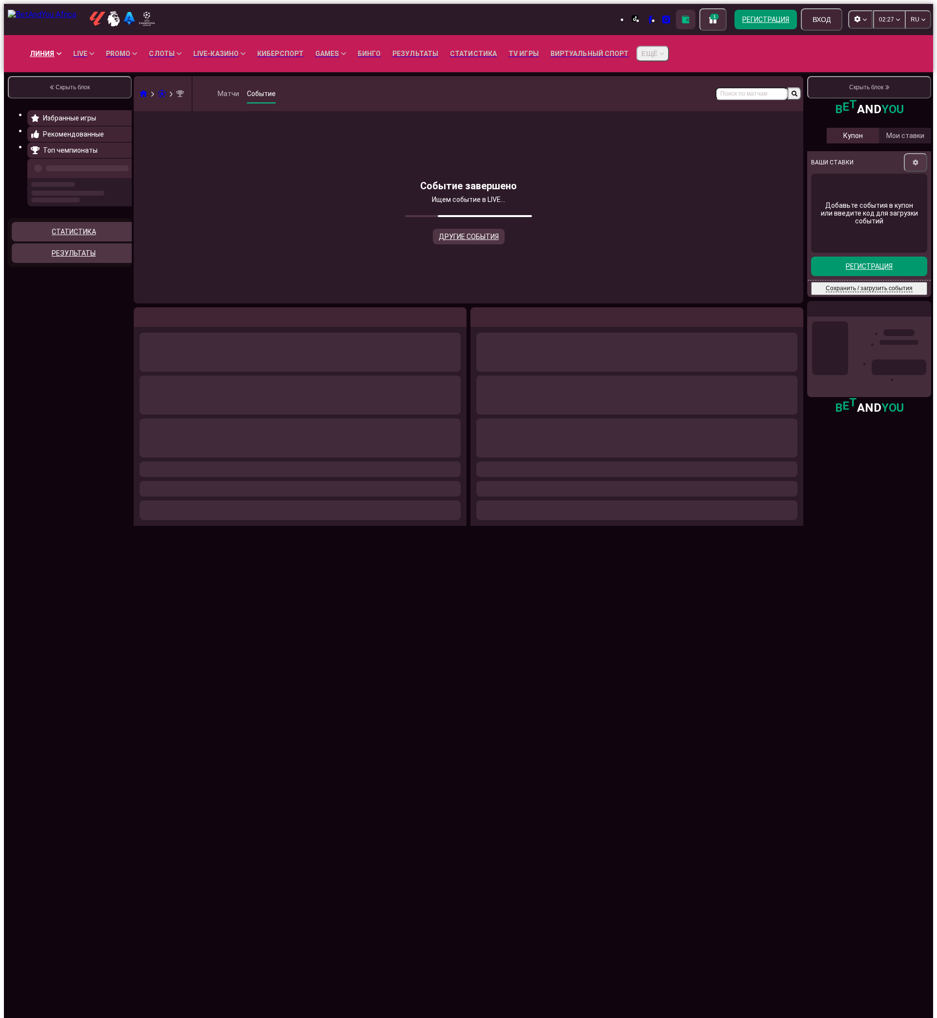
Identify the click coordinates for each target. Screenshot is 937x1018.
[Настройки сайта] (860, 19)
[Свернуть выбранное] (111, 245)
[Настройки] (915, 231)
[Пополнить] (685, 19)
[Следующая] (500, 315)
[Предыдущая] (121, 166)
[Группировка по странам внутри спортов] (123, 245)
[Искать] (794, 93)
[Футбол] (162, 93)
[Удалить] (793, 315)
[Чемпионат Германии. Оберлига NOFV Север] (180, 93)
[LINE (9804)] (143, 93)
